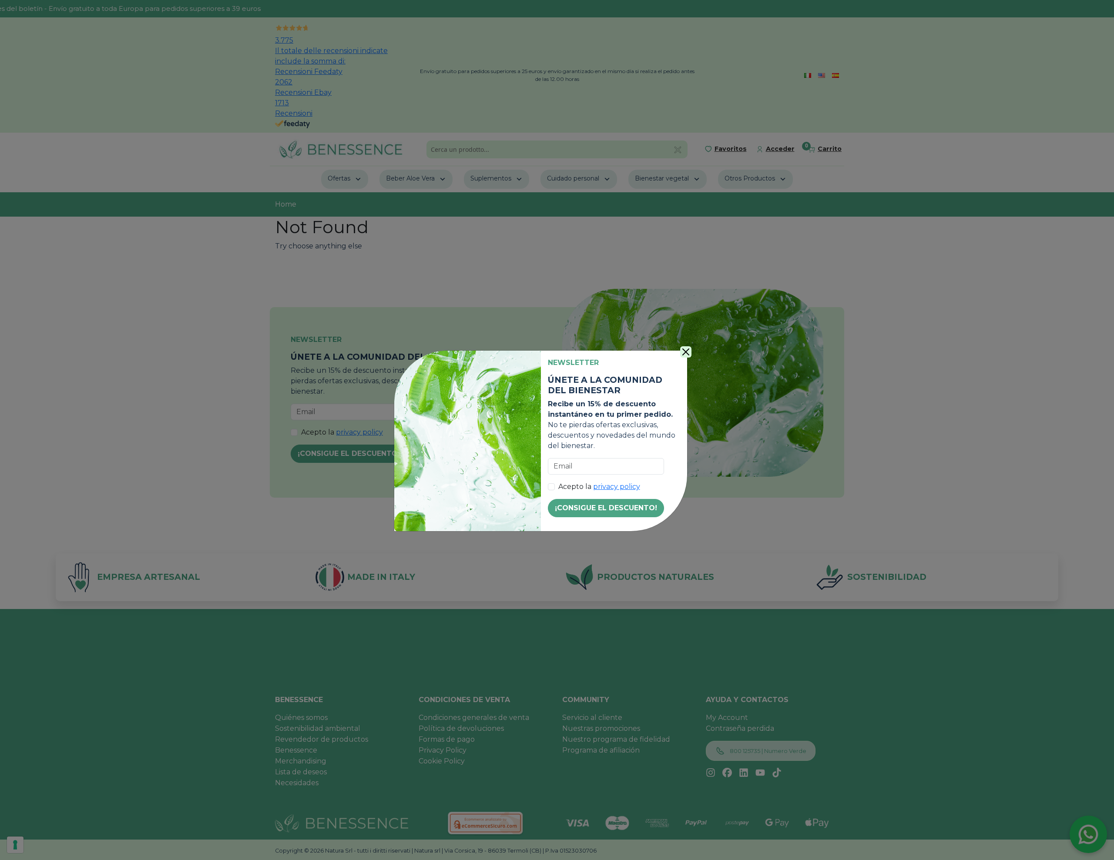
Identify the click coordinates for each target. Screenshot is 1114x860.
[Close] (685, 352)
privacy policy (616, 486)
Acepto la (599, 486)
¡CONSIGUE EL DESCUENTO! (606, 508)
